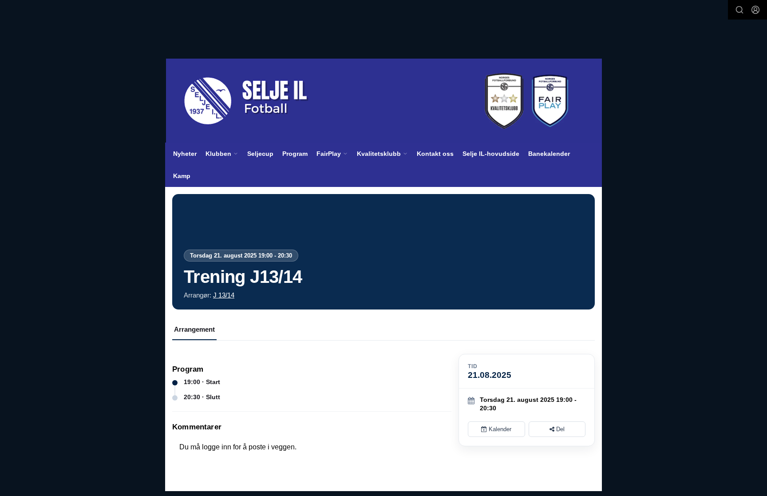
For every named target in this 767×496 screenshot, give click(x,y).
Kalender (499, 429)
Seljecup (260, 153)
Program (295, 153)
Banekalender (549, 153)
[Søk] (739, 10)
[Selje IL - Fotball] (384, 101)
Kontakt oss (435, 153)
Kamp (181, 175)
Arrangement (194, 329)
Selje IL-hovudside (491, 153)
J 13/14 (223, 295)
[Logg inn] (755, 10)
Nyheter (185, 153)
